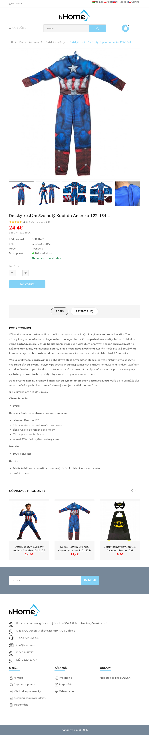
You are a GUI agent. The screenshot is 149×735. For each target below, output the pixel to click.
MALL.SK (125, 677)
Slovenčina (122, 1)
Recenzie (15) (84, 311)
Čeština (135, 1)
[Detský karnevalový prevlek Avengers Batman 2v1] (120, 520)
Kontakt (18, 677)
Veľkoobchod (67, 691)
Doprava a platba (24, 684)
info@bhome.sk (25, 645)
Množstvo (15, 266)
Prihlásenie (65, 677)
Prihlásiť (90, 580)
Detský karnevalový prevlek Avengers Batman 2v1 (120, 548)
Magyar (99, 1)
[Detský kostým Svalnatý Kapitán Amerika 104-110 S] (29, 520)
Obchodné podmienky (27, 691)
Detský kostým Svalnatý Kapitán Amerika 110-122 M (74, 548)
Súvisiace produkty (27, 491)
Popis (60, 311)
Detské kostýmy (55, 42)
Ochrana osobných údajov (30, 698)
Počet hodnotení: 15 (39, 222)
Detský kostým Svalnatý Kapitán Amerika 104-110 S (29, 548)
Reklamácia (21, 704)
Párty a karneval (29, 42)
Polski (109, 1)
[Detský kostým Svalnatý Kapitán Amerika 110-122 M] (74, 520)
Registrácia (66, 684)
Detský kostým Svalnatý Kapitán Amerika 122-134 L (101, 42)
